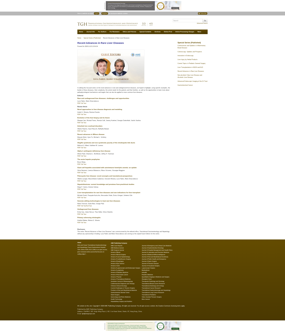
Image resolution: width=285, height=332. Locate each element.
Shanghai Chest (147, 279)
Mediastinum (146, 270)
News (199, 32)
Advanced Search (202, 23)
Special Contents (145, 32)
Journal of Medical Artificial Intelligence (153, 254)
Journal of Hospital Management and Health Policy (157, 250)
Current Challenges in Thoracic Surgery (123, 288)
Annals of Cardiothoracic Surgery (121, 259)
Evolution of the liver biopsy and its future (93, 118)
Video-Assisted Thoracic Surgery (152, 297)
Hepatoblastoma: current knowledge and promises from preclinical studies (105, 184)
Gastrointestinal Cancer (185, 85)
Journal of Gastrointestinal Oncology (153, 248)
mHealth (144, 272)
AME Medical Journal (117, 248)
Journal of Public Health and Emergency (154, 259)
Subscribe (203, 13)
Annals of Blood (115, 252)
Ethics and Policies (129, 32)
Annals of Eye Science (117, 263)
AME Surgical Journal (117, 250)
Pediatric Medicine (147, 274)
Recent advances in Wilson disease (90, 134)
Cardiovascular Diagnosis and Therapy (122, 283)
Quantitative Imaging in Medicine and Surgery (155, 277)
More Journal (146, 299)
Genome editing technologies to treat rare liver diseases (98, 201)
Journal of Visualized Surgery (151, 266)
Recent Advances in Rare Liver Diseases (191, 71)
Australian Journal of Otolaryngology (122, 281)
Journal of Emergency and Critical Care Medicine (156, 245)
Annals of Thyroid (116, 277)
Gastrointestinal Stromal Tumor (120, 292)
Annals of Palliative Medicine (119, 272)
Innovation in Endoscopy (185, 55)
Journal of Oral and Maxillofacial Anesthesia (155, 257)
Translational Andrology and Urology (153, 286)
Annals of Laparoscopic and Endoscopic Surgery (125, 268)
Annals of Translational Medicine (121, 279)
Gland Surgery (115, 295)
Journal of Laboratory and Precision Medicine (155, 252)
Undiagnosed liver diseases (88, 209)
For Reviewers (114, 32)
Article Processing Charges (184, 32)
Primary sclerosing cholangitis (89, 217)
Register (104, 13)
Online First (168, 32)
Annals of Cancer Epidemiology (120, 257)
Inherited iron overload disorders (89, 126)
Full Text (83, 103)
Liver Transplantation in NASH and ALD (190, 67)
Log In (96, 13)
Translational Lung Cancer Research (153, 292)
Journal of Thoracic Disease (150, 263)
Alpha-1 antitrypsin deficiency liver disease (93, 151)
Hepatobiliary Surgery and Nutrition (121, 301)
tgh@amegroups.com (88, 313)
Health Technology (116, 299)
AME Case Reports (116, 245)
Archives (158, 32)
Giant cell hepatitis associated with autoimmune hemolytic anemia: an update (107, 167)
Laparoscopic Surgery (148, 268)
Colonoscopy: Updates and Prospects (190, 52)
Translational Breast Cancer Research (153, 283)
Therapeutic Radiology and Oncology (153, 281)
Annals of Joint (115, 266)
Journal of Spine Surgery (149, 261)
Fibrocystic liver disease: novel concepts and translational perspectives (104, 176)
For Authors (102, 32)
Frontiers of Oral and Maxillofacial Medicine (124, 290)
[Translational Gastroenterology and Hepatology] (116, 23)
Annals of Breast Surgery (118, 254)
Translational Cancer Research (151, 288)
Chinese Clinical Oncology (119, 286)
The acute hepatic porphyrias (88, 159)
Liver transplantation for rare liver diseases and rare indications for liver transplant (108, 192)
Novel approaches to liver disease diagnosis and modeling (99, 109)
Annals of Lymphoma (117, 270)
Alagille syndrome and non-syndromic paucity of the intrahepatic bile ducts (106, 143)
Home (81, 32)
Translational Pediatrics (149, 295)
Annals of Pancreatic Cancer (119, 274)
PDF (79, 103)
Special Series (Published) (92, 38)
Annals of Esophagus (117, 261)
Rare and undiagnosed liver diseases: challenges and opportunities (103, 98)
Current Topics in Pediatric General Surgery (192, 63)
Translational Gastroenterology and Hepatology (156, 290)
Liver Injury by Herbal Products (187, 59)
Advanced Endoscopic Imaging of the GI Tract (193, 81)
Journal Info (90, 32)
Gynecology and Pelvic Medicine (121, 297)
